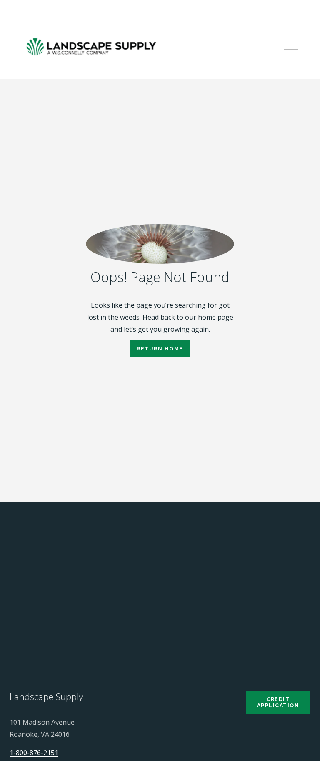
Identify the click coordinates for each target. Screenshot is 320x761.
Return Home (160, 348)
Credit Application (278, 702)
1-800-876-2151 (34, 752)
